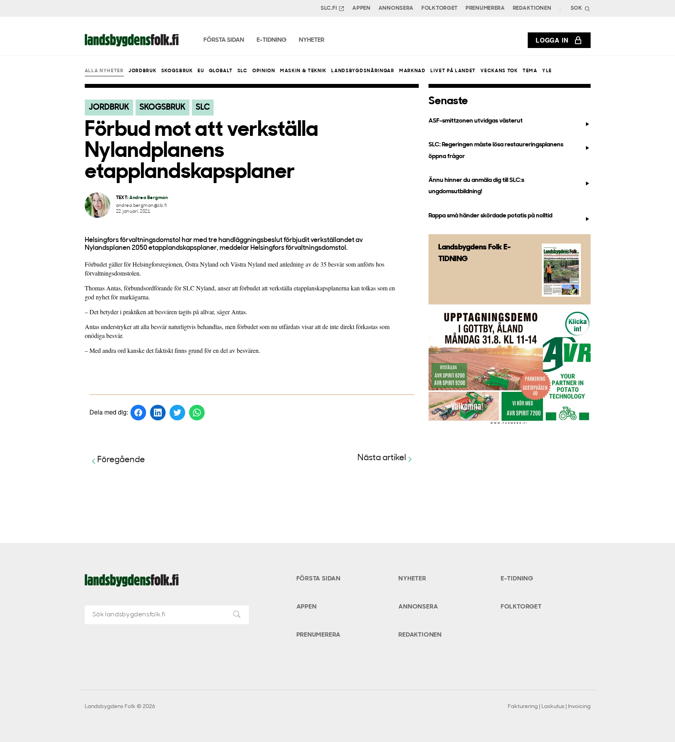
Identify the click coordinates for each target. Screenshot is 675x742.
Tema (530, 71)
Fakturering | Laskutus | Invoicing (549, 707)
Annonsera (396, 8)
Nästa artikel (381, 458)
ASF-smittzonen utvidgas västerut (476, 121)
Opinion (263, 71)
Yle (547, 71)
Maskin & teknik (303, 71)
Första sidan (318, 579)
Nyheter (412, 579)
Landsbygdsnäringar (362, 71)
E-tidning (517, 579)
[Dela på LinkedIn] (158, 412)
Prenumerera (485, 8)
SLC (243, 71)
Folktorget (439, 8)
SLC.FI (329, 8)
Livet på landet (453, 71)
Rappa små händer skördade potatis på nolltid (490, 216)
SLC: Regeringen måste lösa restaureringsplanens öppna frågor (496, 150)
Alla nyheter (104, 71)
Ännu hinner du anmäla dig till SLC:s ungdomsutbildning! (476, 186)
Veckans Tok (499, 71)
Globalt (221, 71)
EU (201, 71)
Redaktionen (532, 8)
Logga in (552, 40)
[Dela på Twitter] (177, 412)
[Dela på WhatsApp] (197, 412)
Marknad (412, 71)
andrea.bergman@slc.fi (141, 206)
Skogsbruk (177, 71)
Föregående (121, 460)
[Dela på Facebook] (138, 412)
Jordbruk (142, 71)
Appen (361, 8)
